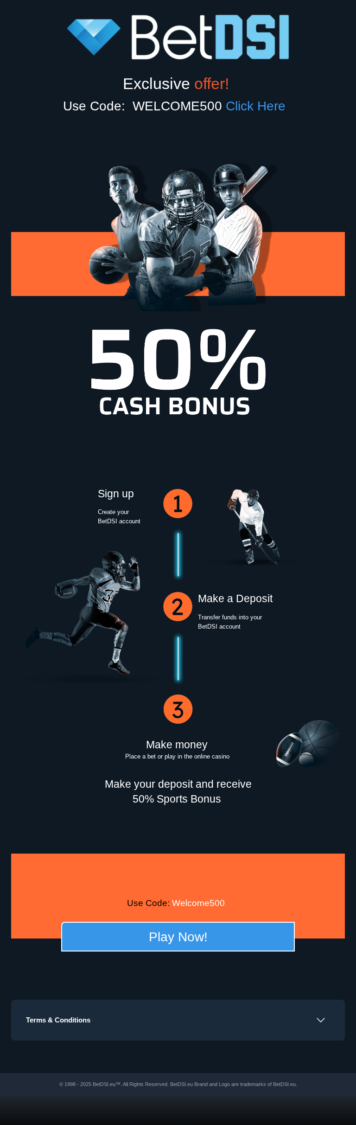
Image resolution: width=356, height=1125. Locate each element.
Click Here (259, 105)
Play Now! (178, 936)
